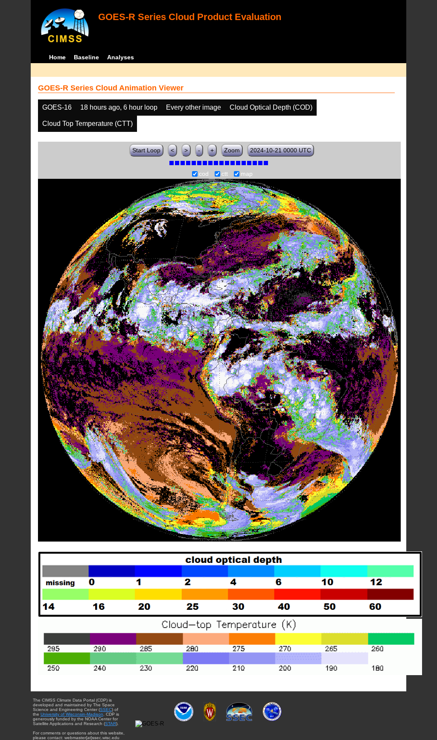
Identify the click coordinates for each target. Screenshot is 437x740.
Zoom (232, 150)
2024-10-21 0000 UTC (280, 150)
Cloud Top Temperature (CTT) (87, 123)
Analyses (120, 57)
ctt (224, 174)
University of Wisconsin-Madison (72, 714)
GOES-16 (57, 107)
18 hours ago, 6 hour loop (118, 107)
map (247, 174)
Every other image (193, 107)
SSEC (106, 709)
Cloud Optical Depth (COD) (271, 107)
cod (204, 174)
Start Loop (146, 150)
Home (57, 57)
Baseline (86, 57)
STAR (110, 723)
